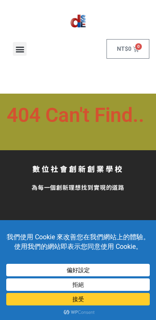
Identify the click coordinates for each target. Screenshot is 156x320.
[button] (20, 49)
